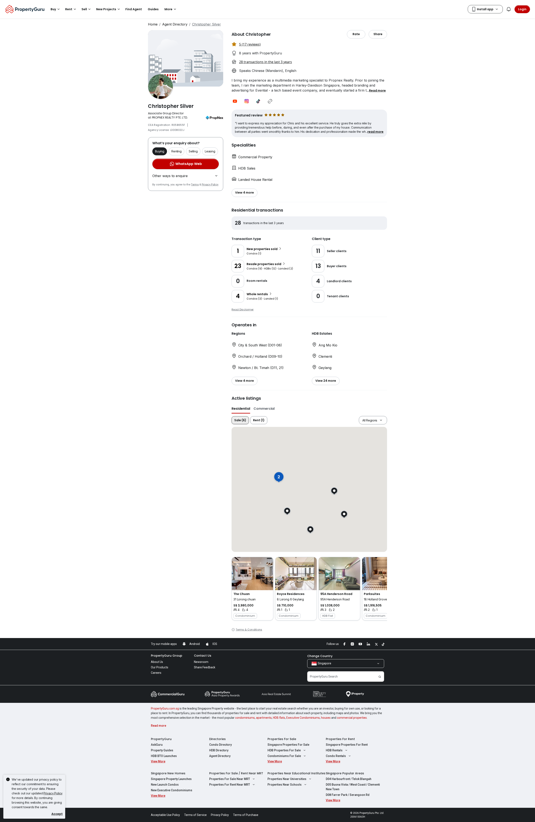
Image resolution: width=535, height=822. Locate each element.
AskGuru (157, 744)
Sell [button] (84, 9)
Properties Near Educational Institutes (296, 773)
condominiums (245, 717)
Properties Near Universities (287, 779)
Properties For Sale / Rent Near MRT (236, 773)
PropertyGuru (161, 739)
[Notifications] (508, 9)
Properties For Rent (340, 739)
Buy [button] (53, 9)
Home (153, 24)
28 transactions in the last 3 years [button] (265, 62)
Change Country (319, 656)
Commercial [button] (264, 408)
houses (326, 717)
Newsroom (201, 662)
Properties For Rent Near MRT (229, 784)
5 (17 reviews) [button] (250, 44)
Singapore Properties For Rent (347, 744)
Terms (195, 184)
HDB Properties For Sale (284, 750)
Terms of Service (195, 815)
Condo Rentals (336, 756)
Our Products (159, 667)
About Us (157, 662)
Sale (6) (240, 420)
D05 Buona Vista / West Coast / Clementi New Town (353, 787)
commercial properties (352, 717)
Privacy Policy (210, 184)
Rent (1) (259, 420)
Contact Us (202, 656)
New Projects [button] (106, 9)
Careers (156, 672)
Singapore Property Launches (171, 779)
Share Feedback (204, 667)
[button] (377, 90)
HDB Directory (218, 750)
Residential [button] (241, 408)
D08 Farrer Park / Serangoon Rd (347, 794)
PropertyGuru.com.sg (165, 708)
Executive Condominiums (303, 717)
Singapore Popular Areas (345, 773)
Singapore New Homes (168, 773)
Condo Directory (220, 744)
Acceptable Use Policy (165, 815)
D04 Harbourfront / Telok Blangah (348, 779)
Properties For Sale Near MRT (229, 779)
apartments (264, 717)
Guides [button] (153, 9)
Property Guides (162, 750)
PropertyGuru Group (166, 656)
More (168, 9)
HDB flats (279, 717)
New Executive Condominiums (171, 790)
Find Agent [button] (133, 9)
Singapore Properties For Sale (288, 744)
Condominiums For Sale (284, 756)
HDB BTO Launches (164, 756)
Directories (217, 739)
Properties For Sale (282, 739)
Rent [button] (68, 9)
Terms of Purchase (245, 815)
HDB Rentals (334, 750)
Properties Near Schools (285, 784)
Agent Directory (174, 24)
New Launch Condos (165, 784)
